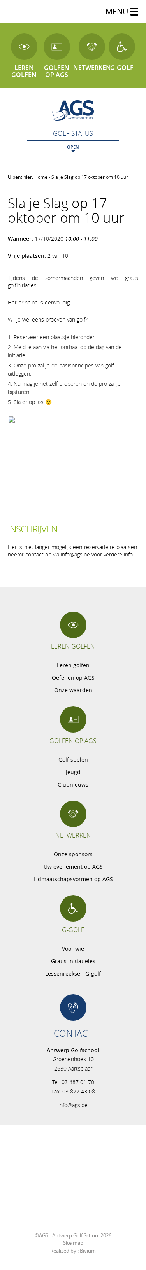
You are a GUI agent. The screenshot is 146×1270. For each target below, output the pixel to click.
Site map (73, 1242)
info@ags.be (73, 1105)
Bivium (88, 1250)
